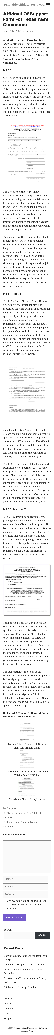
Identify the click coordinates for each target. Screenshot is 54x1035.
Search (8, 929)
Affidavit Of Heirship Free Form (21, 987)
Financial (9, 1008)
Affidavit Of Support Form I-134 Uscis (25, 964)
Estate (7, 1003)
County (8, 998)
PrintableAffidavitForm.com (24, 5)
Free (6, 1013)
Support (11, 808)
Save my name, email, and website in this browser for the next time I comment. (26, 904)
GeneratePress (27, 1031)
